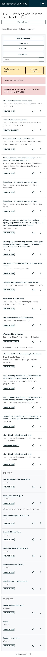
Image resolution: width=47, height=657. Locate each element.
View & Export (23, 22)
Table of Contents (23, 38)
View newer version (34, 70)
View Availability (11, 130)
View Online (9, 111)
